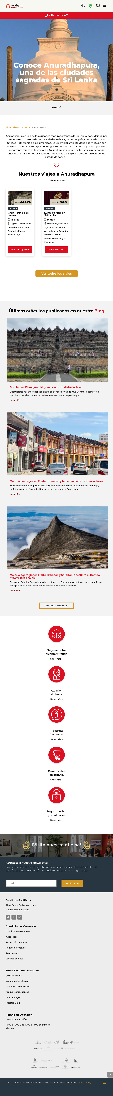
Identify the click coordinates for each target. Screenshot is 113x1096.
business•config (84, 1082)
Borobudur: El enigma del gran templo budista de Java (46, 387)
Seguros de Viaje (14, 958)
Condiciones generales (18, 931)
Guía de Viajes (13, 997)
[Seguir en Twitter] (8, 917)
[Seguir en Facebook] (13, 917)
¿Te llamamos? (56, 15)
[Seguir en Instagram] (19, 917)
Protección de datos (16, 942)
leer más (15, 400)
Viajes (16, 127)
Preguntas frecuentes (17, 992)
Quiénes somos (14, 975)
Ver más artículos (56, 605)
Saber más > (56, 659)
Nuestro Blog (13, 1003)
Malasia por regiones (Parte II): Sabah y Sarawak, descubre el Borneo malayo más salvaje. (55, 576)
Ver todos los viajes (56, 273)
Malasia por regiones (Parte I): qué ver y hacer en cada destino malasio (56, 481)
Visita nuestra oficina (17, 981)
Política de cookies (16, 947)
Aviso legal (11, 937)
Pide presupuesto (20, 249)
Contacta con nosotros (18, 986)
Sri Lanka (25, 127)
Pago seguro (12, 953)
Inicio (8, 127)
